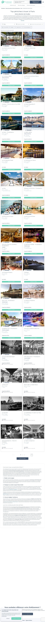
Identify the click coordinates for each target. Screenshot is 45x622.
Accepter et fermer (16, 618)
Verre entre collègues (21, 5)
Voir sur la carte (22, 458)
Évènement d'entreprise (31, 5)
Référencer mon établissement (35, 2)
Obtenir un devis (11, 57)
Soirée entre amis (13, 5)
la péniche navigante (13, 489)
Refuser (7, 618)
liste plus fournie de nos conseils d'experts (11, 501)
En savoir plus (4, 616)
